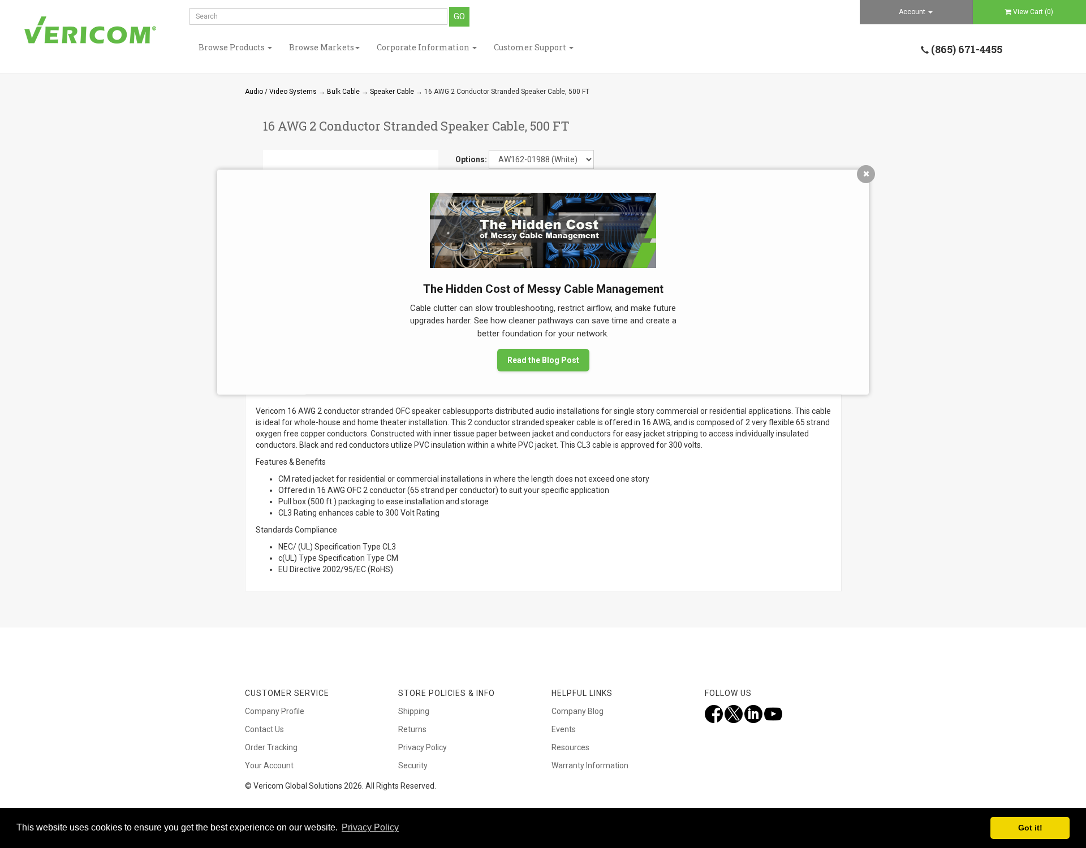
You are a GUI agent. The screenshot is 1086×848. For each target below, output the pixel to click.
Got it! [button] (1030, 827)
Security (413, 765)
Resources (570, 747)
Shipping (413, 711)
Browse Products (232, 47)
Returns (412, 729)
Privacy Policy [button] (370, 827)
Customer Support (531, 47)
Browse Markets (321, 47)
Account (913, 12)
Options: (471, 159)
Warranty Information (589, 765)
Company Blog (577, 711)
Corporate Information (424, 47)
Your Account (269, 765)
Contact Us (264, 729)
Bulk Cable (343, 92)
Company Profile (274, 711)
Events (563, 729)
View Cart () (1033, 12)
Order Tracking (271, 747)
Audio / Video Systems (281, 92)
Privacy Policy (422, 747)
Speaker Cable (392, 92)
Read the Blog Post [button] (543, 360)
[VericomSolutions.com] (90, 30)
